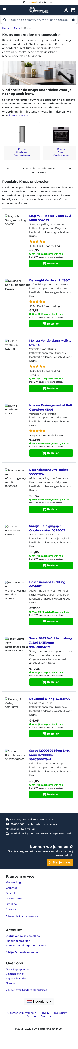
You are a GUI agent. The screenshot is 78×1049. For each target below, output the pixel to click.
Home (6, 28)
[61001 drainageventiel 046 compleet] (15, 413)
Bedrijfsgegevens (17, 969)
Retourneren (14, 898)
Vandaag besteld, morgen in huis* (31, 819)
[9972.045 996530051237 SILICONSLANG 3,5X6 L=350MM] (15, 646)
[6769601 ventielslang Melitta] (15, 348)
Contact (11, 909)
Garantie (11, 887)
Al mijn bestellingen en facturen (27, 945)
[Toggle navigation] (4, 9)
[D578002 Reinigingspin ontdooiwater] (15, 534)
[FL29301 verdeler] (15, 288)
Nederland (40, 1001)
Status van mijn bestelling (23, 936)
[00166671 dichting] (15, 590)
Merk (17, 28)
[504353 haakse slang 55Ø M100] (15, 223)
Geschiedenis (15, 973)
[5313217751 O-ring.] (15, 706)
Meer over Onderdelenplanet (27, 990)
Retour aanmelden (18, 940)
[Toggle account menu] (66, 10)
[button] (39, 20)
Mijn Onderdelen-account (24, 952)
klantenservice (19, 115)
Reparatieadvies (16, 978)
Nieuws (10, 983)
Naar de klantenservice (22, 916)
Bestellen (52, 263)
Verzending (13, 882)
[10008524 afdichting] (15, 477)
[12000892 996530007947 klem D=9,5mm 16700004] (15, 758)
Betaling (11, 904)
